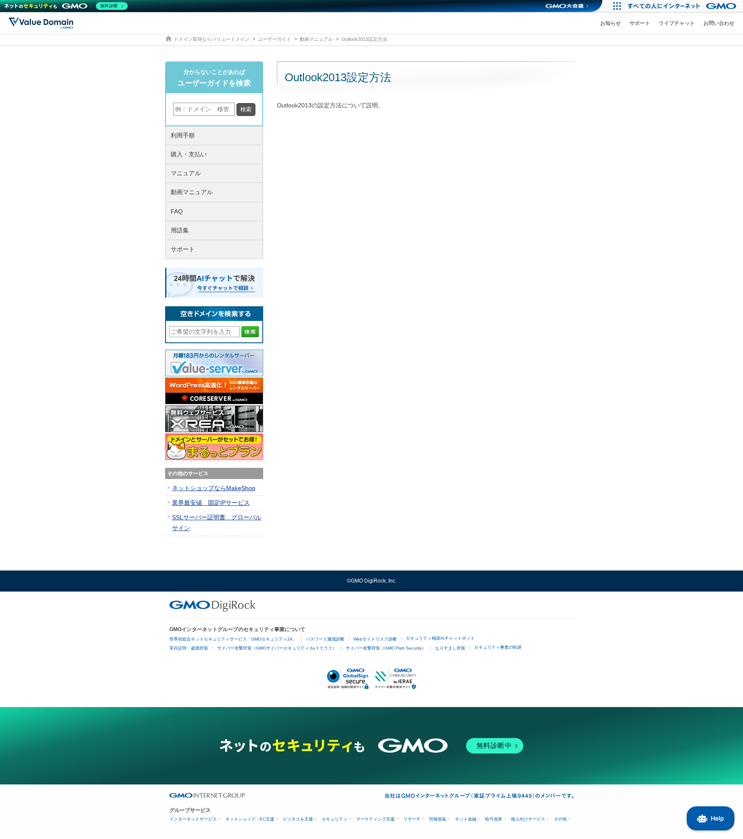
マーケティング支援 (375, 819)
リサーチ (412, 819)
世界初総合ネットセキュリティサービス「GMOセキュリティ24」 (233, 639)
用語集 (180, 230)
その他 (560, 819)
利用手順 (183, 135)
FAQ (177, 211)
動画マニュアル (316, 39)
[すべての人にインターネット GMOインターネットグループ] (683, 6)
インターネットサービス (193, 819)
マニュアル (186, 173)
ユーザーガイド (274, 39)
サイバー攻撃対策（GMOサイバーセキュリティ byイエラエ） (277, 648)
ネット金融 (465, 819)
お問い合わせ (718, 23)
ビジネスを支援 (298, 819)
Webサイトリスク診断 (375, 639)
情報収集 (437, 819)
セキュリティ (334, 819)
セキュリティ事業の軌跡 (498, 647)
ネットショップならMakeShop (213, 488)
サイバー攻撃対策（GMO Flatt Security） (386, 648)
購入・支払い (189, 154)
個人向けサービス (528, 819)
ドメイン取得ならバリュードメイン (211, 39)
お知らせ (610, 23)
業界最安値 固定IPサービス (211, 502)
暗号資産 (493, 819)
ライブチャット (677, 23)
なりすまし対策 (450, 648)
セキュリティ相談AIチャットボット (440, 638)
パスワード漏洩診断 (325, 639)
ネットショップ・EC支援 (249, 819)
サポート (639, 23)
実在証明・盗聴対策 (188, 648)
